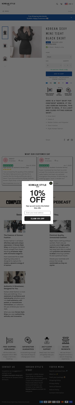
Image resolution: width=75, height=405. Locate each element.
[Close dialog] (50, 183)
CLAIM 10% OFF (37, 218)
